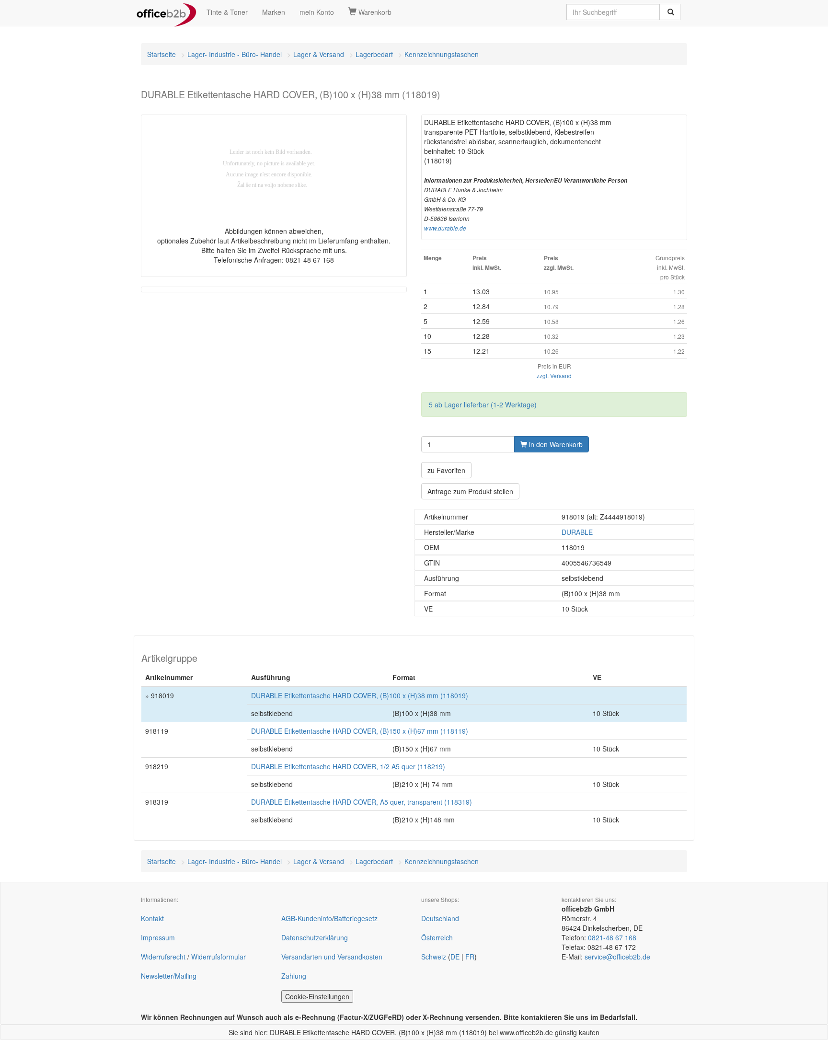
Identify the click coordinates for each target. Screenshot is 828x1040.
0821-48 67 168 (612, 937)
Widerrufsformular (218, 956)
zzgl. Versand (554, 375)
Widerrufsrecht (163, 956)
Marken (273, 12)
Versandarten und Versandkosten (331, 956)
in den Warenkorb (555, 444)
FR (469, 956)
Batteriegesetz (356, 918)
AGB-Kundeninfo (306, 918)
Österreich (437, 937)
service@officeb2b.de (617, 956)
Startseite (161, 54)
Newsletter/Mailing (168, 976)
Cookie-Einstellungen (317, 996)
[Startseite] (166, 12)
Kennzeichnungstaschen (441, 54)
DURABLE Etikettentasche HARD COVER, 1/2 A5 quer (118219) (348, 766)
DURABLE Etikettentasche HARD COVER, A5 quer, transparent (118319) (361, 802)
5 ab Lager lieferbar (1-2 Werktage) (483, 404)
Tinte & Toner (227, 12)
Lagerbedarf (374, 54)
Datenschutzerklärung (314, 937)
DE (455, 956)
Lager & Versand (318, 54)
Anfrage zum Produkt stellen (470, 491)
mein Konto (316, 12)
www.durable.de (445, 228)
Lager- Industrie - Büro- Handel (234, 54)
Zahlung (293, 976)
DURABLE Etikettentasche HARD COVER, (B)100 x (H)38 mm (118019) (359, 695)
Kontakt (152, 918)
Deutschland (440, 918)
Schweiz (433, 956)
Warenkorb (373, 12)
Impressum (158, 937)
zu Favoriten (446, 470)
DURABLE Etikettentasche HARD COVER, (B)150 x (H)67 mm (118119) (359, 731)
